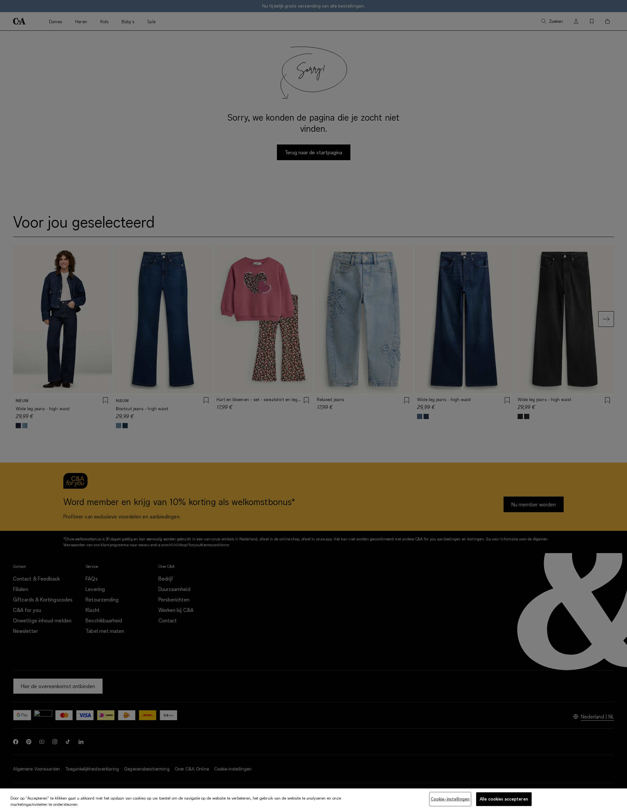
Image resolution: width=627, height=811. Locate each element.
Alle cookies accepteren (504, 799)
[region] (313, 799)
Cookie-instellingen (450, 799)
